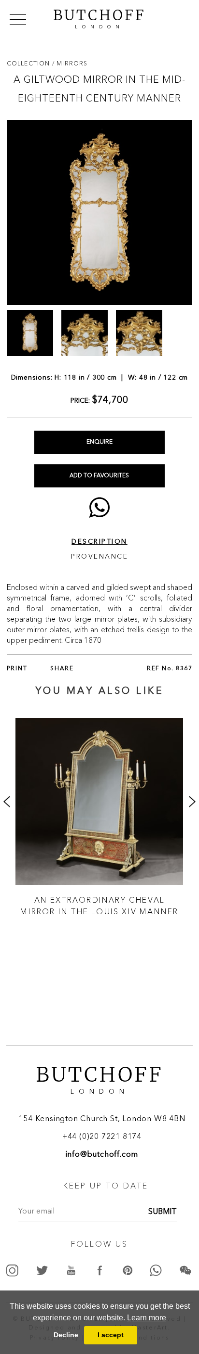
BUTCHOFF (99, 17)
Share (62, 669)
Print (17, 669)
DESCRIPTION (99, 541)
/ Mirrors (70, 63)
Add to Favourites (99, 476)
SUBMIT (162, 1212)
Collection (29, 63)
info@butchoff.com (102, 1155)
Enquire (99, 442)
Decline (66, 1335)
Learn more (146, 1318)
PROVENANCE (99, 556)
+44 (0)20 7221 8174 (102, 1137)
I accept (111, 1335)
